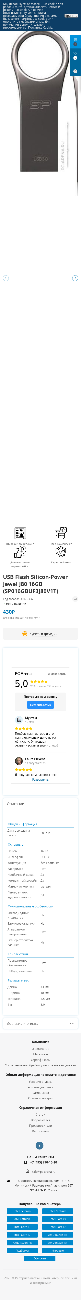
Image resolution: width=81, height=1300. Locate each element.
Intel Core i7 (58, 1227)
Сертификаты (40, 1060)
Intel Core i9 (22, 1235)
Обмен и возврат (40, 1098)
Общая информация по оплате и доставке (41, 1074)
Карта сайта (40, 1131)
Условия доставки (40, 1087)
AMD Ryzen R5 (22, 1242)
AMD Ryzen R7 (57, 1242)
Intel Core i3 (58, 1219)
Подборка (22, 1250)
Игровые (58, 1250)
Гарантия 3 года (61, 562)
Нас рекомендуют (61, 544)
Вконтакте (39, 1146)
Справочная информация (40, 1107)
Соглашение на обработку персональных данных (40, 1065)
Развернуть (40, 779)
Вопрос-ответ (40, 1120)
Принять (71, 16)
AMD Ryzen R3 (57, 1235)
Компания (40, 1042)
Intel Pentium (57, 1211)
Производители (40, 1125)
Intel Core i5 (22, 1227)
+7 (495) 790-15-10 (43, 1162)
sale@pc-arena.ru (43, 1172)
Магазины (40, 1054)
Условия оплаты (40, 1082)
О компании (41, 1049)
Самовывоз (40, 1093)
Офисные (40, 1258)
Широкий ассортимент (20, 544)
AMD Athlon (22, 1219)
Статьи (40, 1114)
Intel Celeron (22, 1211)
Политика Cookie (40, 27)
